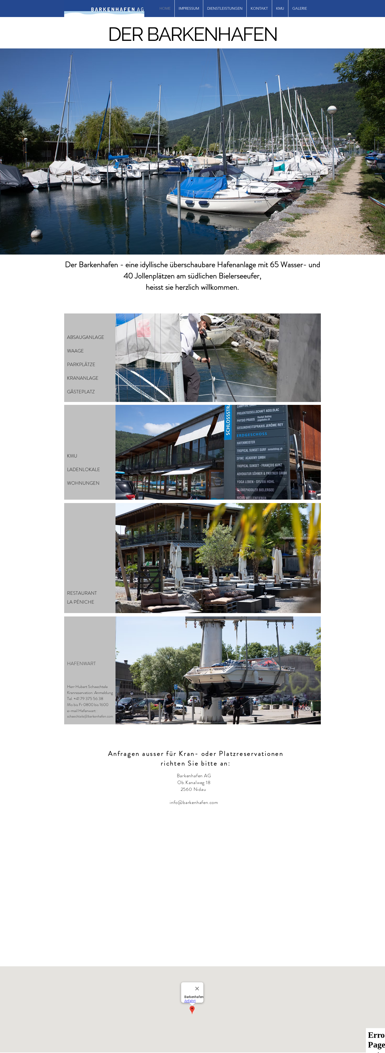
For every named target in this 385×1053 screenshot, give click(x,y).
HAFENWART (81, 663)
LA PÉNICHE (80, 602)
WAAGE (75, 351)
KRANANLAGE (82, 378)
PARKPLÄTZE (81, 364)
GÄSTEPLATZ (81, 391)
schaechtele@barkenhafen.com (90, 716)
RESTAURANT (82, 593)
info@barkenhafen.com (194, 802)
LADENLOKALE (83, 469)
